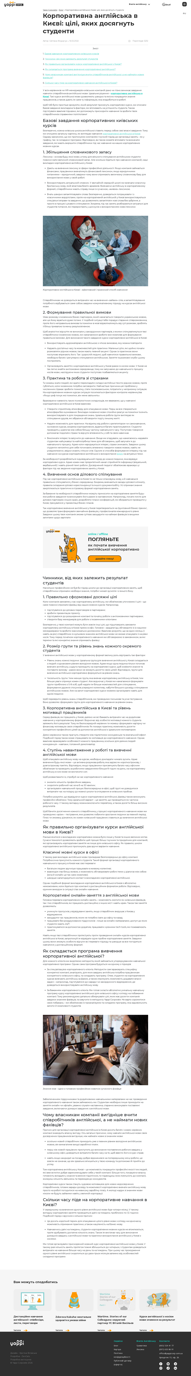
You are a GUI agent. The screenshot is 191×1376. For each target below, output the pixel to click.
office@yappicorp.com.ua (171, 1353)
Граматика (142, 1345)
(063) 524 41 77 (166, 1345)
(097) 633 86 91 (166, 1349)
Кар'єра (117, 1349)
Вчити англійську (138, 4)
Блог (116, 1345)
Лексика (140, 1349)
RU (184, 13)
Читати (17, 1330)
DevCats (26, 1356)
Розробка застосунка (20, 1359)
